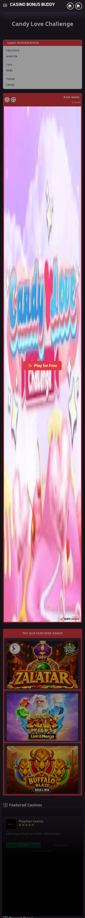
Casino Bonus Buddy (32, 4)
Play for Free (45, 366)
